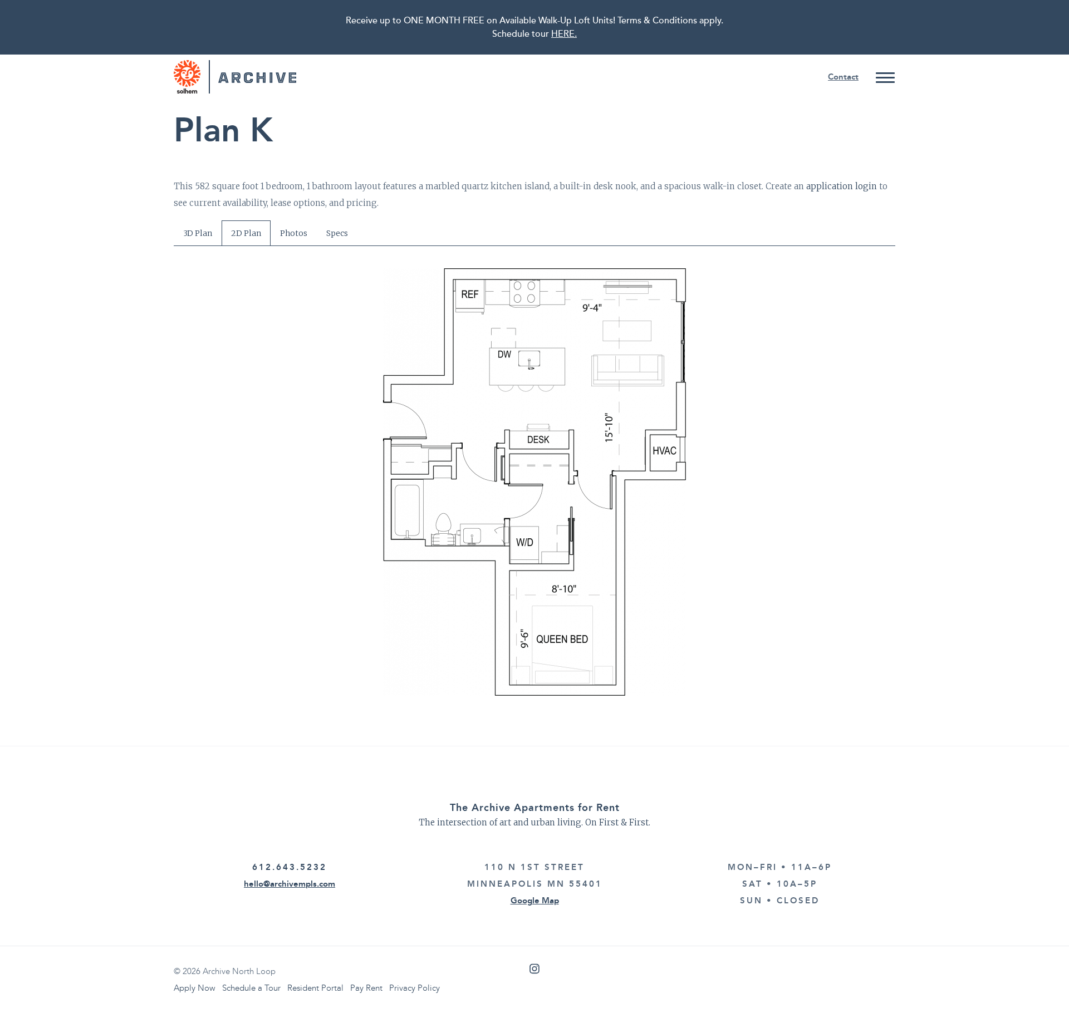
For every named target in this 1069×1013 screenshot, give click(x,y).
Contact (843, 77)
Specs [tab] (337, 233)
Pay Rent (366, 988)
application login (841, 186)
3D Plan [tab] (197, 233)
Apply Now (194, 988)
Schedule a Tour (251, 988)
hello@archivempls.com (289, 884)
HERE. (564, 34)
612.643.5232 (289, 867)
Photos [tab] (293, 233)
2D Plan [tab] (246, 233)
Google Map (535, 901)
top (1038, 982)
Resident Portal (315, 988)
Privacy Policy (414, 988)
